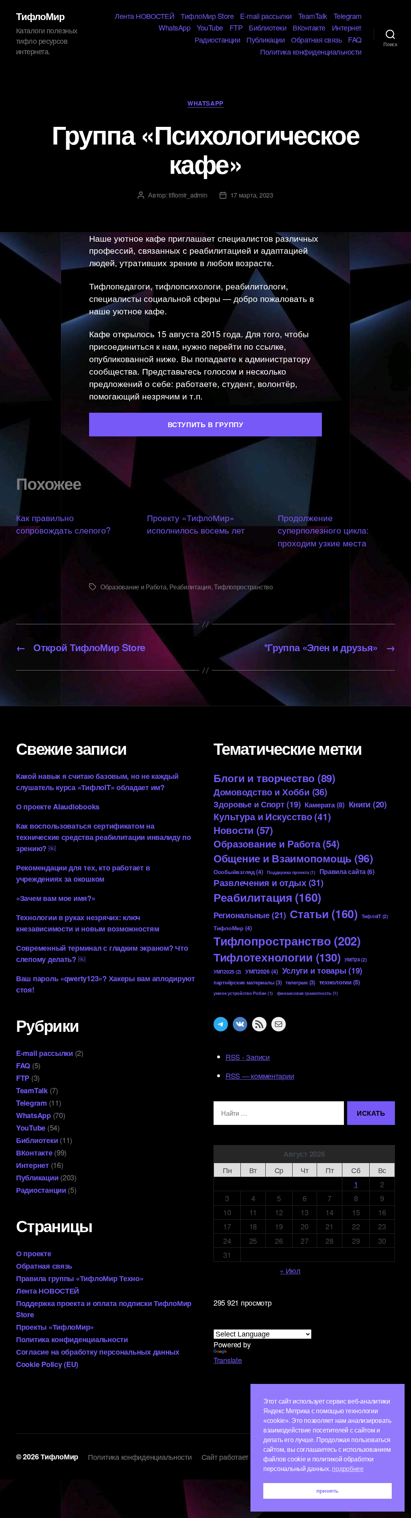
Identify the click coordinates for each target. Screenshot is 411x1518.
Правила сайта (346, 871)
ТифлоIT (375, 916)
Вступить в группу (206, 424)
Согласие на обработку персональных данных (97, 1352)
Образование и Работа (133, 586)
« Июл (290, 1270)
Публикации (265, 39)
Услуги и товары (322, 970)
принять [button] (327, 1490)
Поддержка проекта (291, 872)
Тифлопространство (243, 586)
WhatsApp (174, 27)
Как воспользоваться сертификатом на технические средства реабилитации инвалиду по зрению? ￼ (103, 837)
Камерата (325, 804)
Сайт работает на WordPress (248, 1456)
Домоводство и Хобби (270, 791)
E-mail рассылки (266, 16)
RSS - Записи (248, 1056)
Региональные (250, 915)
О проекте (33, 1253)
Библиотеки (267, 27)
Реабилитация (190, 586)
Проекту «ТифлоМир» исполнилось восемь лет (196, 523)
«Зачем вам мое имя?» (56, 898)
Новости (243, 830)
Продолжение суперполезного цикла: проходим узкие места (323, 530)
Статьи (324, 913)
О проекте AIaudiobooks (58, 806)
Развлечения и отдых (269, 882)
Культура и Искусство (272, 816)
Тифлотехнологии (277, 957)
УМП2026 (261, 971)
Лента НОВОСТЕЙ (144, 16)
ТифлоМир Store (207, 16)
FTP (236, 27)
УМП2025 (227, 971)
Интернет (347, 27)
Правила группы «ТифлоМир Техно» (80, 1278)
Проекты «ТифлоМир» (55, 1327)
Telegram (348, 16)
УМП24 (355, 959)
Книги (368, 804)
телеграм (300, 982)
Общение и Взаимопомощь (293, 858)
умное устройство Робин (243, 993)
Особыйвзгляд (238, 872)
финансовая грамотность (307, 993)
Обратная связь (316, 39)
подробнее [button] (348, 1468)
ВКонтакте (309, 27)
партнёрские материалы (247, 982)
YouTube (210, 27)
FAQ (355, 39)
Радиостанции (217, 39)
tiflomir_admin (188, 195)
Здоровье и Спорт (257, 804)
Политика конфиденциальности (311, 51)
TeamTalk (312, 16)
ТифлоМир (40, 16)
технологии (339, 982)
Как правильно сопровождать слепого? (63, 523)
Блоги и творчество (275, 777)
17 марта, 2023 (251, 195)
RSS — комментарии (260, 1075)
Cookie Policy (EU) (47, 1364)
